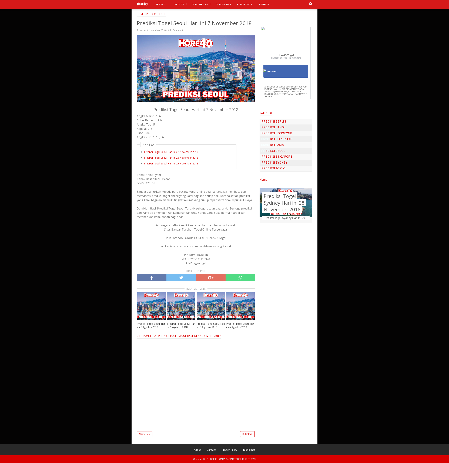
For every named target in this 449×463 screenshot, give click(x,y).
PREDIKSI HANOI (273, 127)
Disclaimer (249, 449)
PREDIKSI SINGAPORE (277, 156)
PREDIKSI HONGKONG (277, 133)
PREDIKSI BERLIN (274, 121)
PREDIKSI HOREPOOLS (277, 139)
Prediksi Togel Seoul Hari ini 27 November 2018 (171, 152)
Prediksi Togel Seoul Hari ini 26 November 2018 (171, 157)
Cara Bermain (200, 4)
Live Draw (178, 4)
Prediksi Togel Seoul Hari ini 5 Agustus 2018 (181, 325)
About (197, 449)
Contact (211, 449)
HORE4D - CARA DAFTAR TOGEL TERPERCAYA (232, 459)
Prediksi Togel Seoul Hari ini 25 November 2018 (171, 163)
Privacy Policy (229, 449)
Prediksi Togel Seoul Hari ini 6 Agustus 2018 (240, 325)
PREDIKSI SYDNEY (274, 162)
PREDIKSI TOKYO (273, 168)
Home (263, 179)
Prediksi (160, 4)
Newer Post (144, 434)
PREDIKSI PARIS (273, 145)
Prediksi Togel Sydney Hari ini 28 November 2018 (284, 203)
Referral (264, 4)
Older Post (247, 434)
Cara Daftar (223, 4)
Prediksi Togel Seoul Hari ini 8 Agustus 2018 (211, 325)
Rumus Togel (245, 4)
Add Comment (175, 30)
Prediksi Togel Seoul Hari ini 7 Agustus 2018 (151, 325)
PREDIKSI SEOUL (273, 150)
